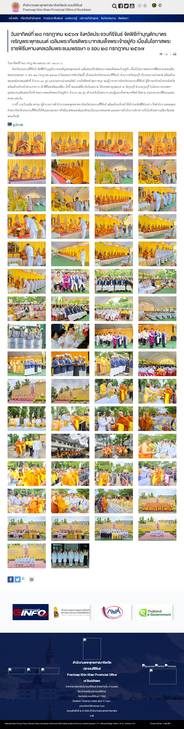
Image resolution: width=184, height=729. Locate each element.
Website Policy (10, 723)
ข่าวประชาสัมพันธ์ (53, 18)
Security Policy (34, 723)
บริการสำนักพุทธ (89, 18)
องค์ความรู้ (71, 18)
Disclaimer (45, 723)
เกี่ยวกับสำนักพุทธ (31, 18)
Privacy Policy (22, 723)
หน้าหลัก (13, 18)
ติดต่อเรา (123, 18)
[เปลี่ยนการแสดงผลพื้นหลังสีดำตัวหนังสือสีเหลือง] (155, 5)
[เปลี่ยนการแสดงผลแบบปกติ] (160, 5)
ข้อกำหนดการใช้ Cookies (59, 723)
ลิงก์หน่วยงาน (108, 18)
